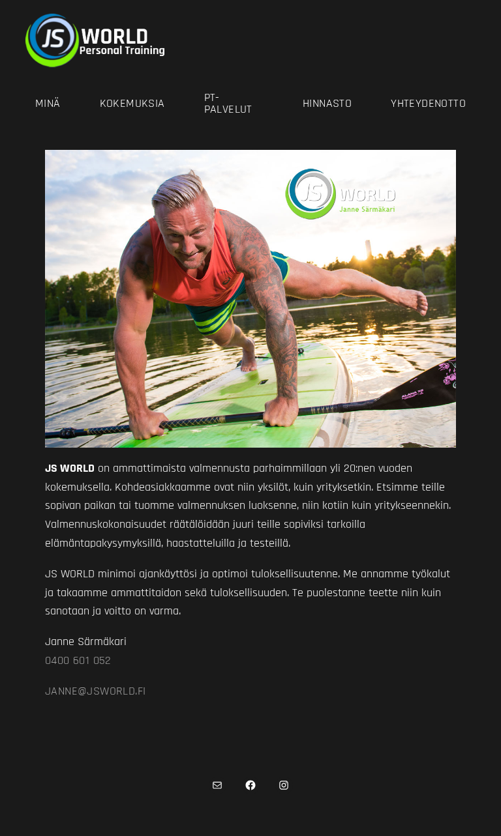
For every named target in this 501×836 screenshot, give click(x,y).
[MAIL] (217, 785)
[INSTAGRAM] (284, 785)
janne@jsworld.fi (95, 691)
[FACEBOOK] (251, 785)
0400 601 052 (78, 660)
